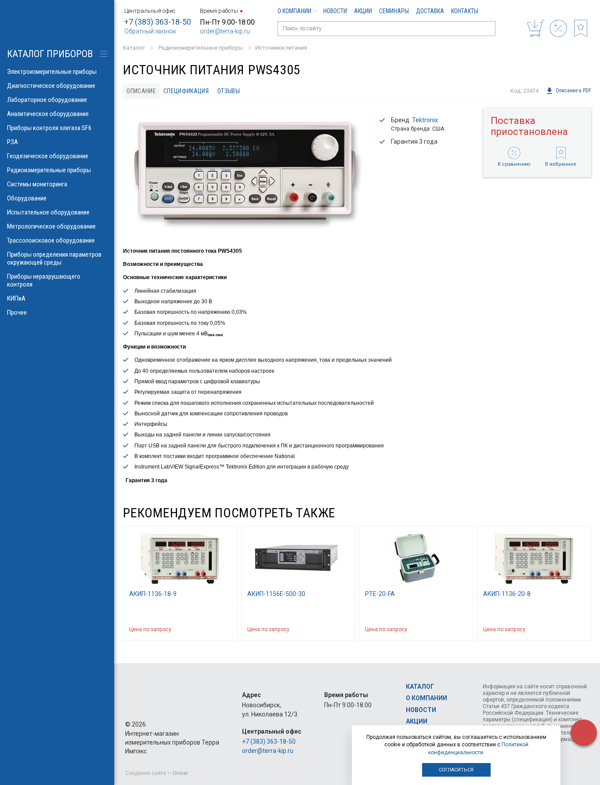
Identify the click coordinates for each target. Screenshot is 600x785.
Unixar (180, 773)
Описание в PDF (573, 91)
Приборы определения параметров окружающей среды (54, 258)
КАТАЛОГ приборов (50, 53)
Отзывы (228, 90)
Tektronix (425, 120)
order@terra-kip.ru (225, 31)
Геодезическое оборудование (47, 156)
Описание (141, 90)
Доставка (430, 11)
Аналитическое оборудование (48, 114)
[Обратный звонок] (584, 733)
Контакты (464, 11)
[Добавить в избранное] (226, 629)
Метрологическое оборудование (51, 226)
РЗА (12, 142)
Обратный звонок (150, 31)
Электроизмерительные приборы (52, 72)
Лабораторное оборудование (47, 100)
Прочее (17, 312)
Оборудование (27, 198)
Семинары (394, 11)
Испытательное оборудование (48, 212)
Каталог (420, 686)
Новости (335, 11)
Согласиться (456, 770)
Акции (363, 11)
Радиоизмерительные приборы (49, 170)
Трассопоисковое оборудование (51, 240)
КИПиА (16, 298)
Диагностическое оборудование (51, 86)
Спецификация (186, 90)
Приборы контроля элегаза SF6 (49, 128)
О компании (294, 11)
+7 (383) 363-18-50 (157, 21)
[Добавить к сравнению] (209, 629)
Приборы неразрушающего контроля (43, 280)
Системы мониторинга (37, 184)
